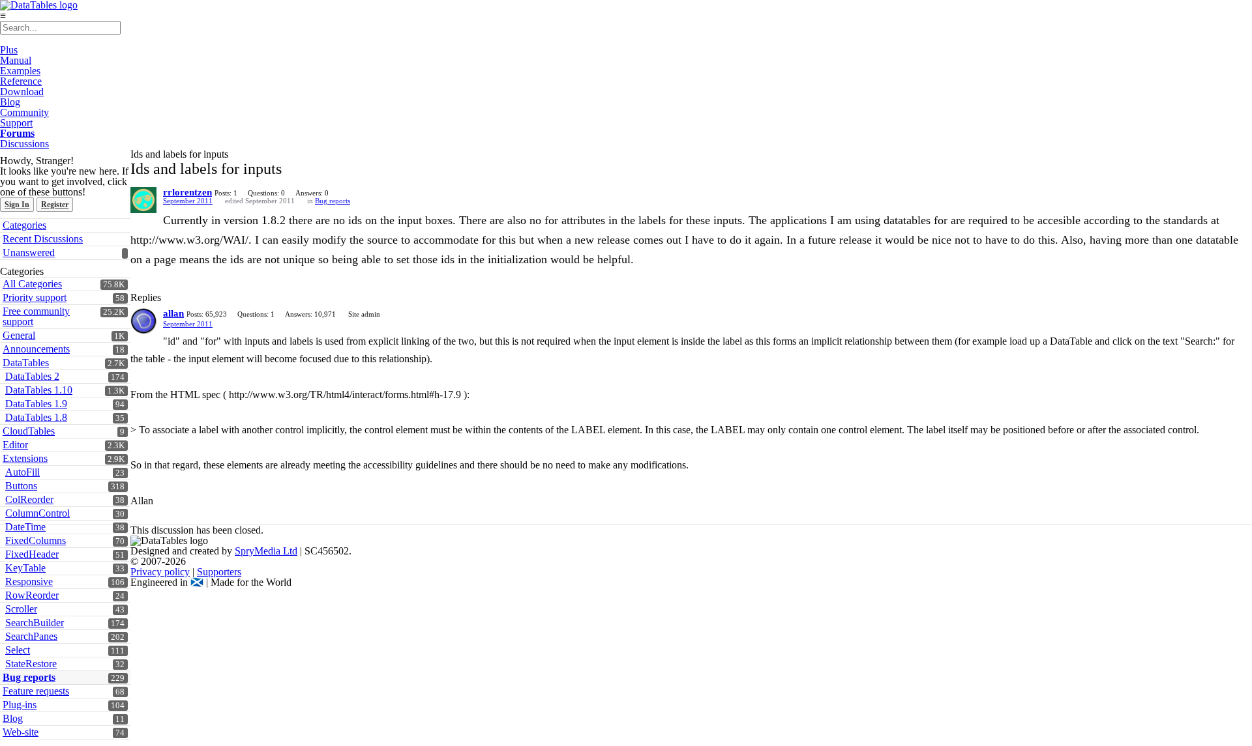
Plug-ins (20, 704)
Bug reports (29, 677)
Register (54, 204)
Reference (21, 81)
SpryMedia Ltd (266, 550)
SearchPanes (31, 636)
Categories (24, 225)
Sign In (17, 204)
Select (17, 649)
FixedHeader (32, 554)
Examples (20, 70)
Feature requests (36, 690)
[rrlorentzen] (143, 200)
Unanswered (29, 252)
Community (24, 112)
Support (16, 122)
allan (173, 313)
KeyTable (25, 567)
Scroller (21, 608)
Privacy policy (160, 571)
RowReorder (32, 595)
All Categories (32, 283)
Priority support (35, 297)
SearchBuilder (34, 622)
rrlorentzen (187, 192)
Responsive (29, 581)
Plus (9, 49)
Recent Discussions (43, 238)
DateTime (25, 526)
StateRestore (31, 663)
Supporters (219, 571)
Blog (10, 102)
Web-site (20, 732)
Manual (15, 60)
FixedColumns (35, 540)
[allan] (143, 321)
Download (22, 91)
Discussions (24, 143)
